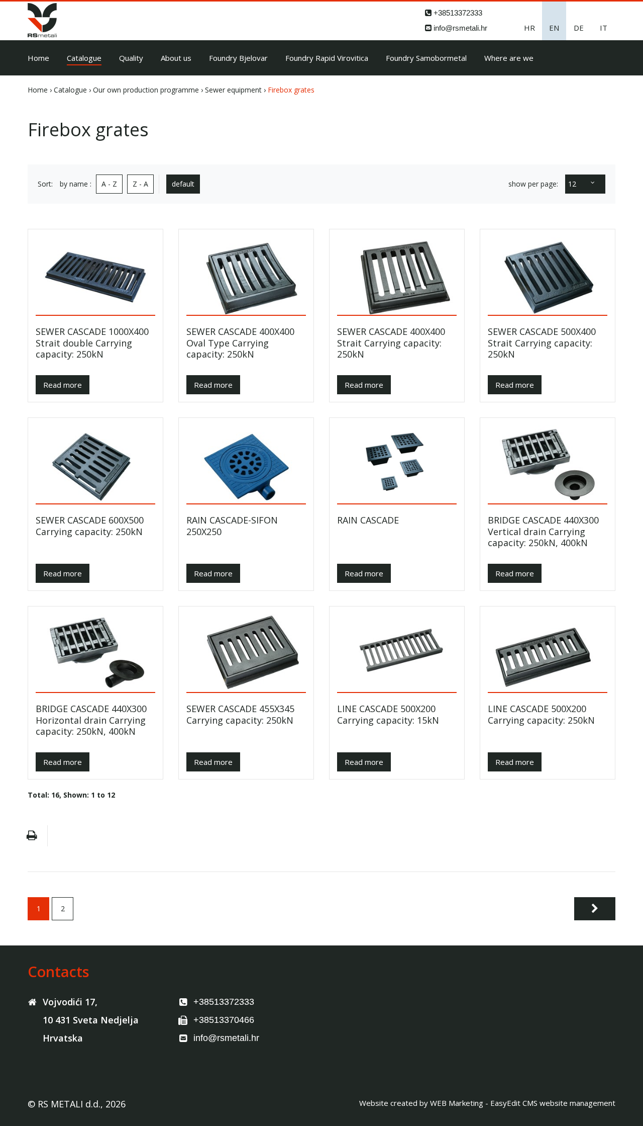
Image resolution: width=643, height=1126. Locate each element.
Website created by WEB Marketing (421, 1103)
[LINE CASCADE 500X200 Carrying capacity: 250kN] (547, 653)
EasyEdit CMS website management (552, 1103)
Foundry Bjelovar (238, 58)
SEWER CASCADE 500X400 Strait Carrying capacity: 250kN (542, 343)
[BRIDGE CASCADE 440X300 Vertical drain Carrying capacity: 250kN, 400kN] (547, 464)
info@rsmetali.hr (460, 28)
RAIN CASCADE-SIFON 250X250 (232, 525)
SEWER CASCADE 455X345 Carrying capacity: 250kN (240, 714)
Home (38, 58)
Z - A (140, 184)
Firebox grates (291, 90)
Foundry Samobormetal (426, 58)
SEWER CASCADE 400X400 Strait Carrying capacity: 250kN (391, 343)
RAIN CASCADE (368, 520)
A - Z (109, 184)
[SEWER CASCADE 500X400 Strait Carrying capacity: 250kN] (547, 276)
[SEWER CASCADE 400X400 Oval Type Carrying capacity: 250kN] (246, 276)
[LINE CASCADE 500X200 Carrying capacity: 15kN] (397, 653)
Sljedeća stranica (594, 908)
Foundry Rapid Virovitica (326, 58)
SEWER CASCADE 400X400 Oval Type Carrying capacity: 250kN (240, 343)
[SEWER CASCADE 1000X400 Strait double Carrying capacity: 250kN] (95, 276)
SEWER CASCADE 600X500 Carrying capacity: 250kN (90, 525)
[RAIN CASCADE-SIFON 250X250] (246, 464)
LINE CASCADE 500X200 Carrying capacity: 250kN (541, 714)
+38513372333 (458, 13)
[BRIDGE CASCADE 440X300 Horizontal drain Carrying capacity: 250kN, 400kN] (95, 653)
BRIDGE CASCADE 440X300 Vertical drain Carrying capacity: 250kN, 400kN (543, 531)
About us (176, 58)
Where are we (508, 58)
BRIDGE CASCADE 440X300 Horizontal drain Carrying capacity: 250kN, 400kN (91, 720)
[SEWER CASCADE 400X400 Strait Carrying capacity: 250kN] (397, 276)
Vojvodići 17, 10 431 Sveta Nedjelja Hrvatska (91, 1020)
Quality (131, 58)
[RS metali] (42, 34)
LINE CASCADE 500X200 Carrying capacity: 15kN (388, 714)
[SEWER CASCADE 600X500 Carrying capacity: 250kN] (95, 464)
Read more (62, 385)
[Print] (31, 835)
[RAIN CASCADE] (397, 464)
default (183, 184)
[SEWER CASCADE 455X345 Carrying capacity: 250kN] (246, 653)
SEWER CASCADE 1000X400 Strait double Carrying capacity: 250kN (92, 343)
